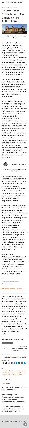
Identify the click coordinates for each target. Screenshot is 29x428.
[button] (14, 29)
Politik (15, 7)
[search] (26, 2)
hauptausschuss (17, 374)
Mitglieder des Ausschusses (7, 283)
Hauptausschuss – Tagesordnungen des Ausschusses (12, 286)
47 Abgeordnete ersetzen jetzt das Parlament (10, 281)
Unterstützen (7, 343)
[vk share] (22, 363)
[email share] (9, 363)
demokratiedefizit (21, 371)
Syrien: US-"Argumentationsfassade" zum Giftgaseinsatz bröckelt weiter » (15, 349)
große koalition (7, 374)
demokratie (12, 371)
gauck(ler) (19, 373)
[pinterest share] (12, 363)
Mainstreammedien (7, 7)
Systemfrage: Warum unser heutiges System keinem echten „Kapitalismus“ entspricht (14, 409)
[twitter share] (6, 363)
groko (25, 373)
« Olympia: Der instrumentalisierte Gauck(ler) (14, 357)
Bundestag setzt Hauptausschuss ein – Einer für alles (12, 288)
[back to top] (25, 424)
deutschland (6, 373)
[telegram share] (25, 363)
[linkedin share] (16, 363)
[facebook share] (3, 363)
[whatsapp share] (19, 363)
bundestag (4, 371)
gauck (13, 373)
